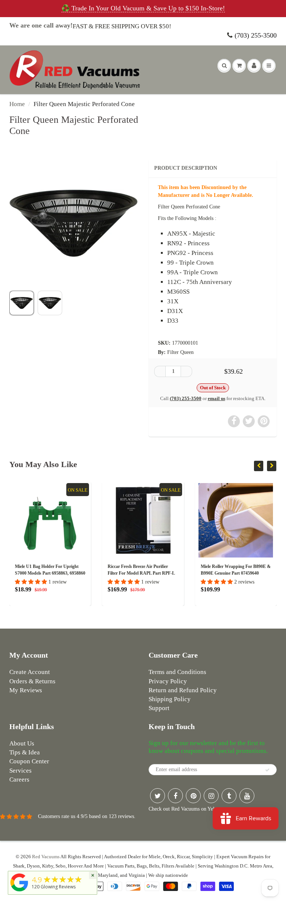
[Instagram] (211, 795)
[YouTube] (246, 795)
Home (17, 104)
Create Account (29, 671)
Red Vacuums (46, 856)
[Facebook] (175, 795)
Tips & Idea (24, 752)
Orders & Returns (32, 681)
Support (159, 708)
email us (216, 398)
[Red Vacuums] (19, 891)
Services (20, 770)
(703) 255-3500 (256, 35)
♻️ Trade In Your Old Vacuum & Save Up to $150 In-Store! (143, 8)
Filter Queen (180, 352)
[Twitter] (157, 795)
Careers (19, 779)
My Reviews (25, 690)
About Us (21, 743)
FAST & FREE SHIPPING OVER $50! (122, 26)
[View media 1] (21, 303)
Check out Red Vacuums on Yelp (183, 809)
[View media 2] (50, 303)
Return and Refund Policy (183, 690)
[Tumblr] (229, 795)
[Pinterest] (193, 795)
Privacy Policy (168, 681)
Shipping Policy (170, 699)
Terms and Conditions (177, 671)
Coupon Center (29, 761)
